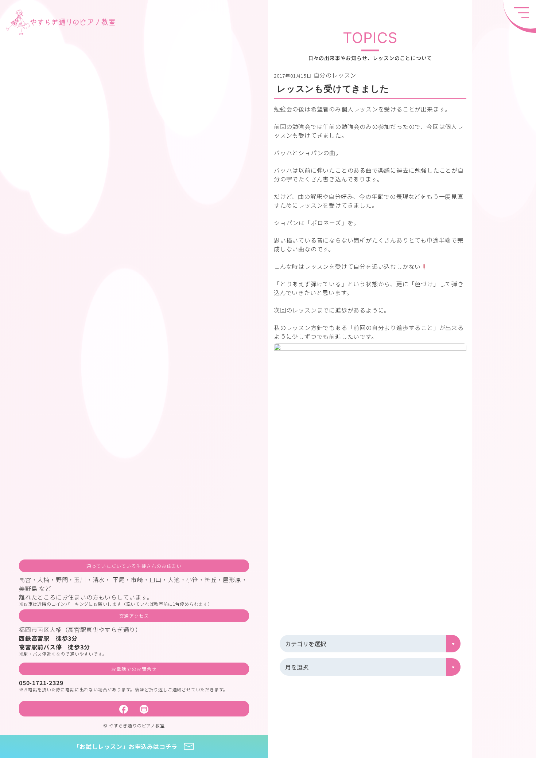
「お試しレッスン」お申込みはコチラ (126, 746)
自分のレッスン (335, 75)
